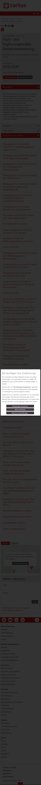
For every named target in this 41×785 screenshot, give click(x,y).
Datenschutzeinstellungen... (20, 413)
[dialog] (20, 392)
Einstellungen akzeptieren (20, 406)
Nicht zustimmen (20, 409)
